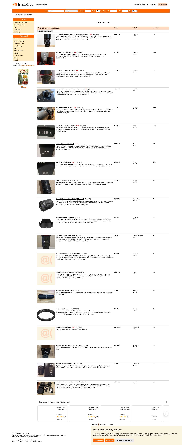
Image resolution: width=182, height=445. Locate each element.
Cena (116, 28)
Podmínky (43, 435)
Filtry (15, 48)
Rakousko (40, 441)
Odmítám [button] (109, 440)
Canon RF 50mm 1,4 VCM (63, 327)
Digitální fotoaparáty (19, 25)
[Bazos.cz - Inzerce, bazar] (23, 6)
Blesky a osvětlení (19, 41)
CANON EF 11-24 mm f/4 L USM (65, 70)
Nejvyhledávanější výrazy (28, 440)
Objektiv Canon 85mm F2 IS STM (65, 363)
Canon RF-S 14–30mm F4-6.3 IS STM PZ (68, 254)
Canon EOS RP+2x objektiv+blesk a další (68, 382)
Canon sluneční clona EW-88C (65, 217)
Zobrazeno (156, 28)
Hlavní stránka (18, 15)
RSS (57, 435)
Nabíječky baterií (18, 50)
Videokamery (17, 29)
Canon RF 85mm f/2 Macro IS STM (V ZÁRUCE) (70, 199)
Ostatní (16, 60)
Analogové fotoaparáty (20, 22)
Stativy (15, 58)
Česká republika (20, 441)
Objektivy (16, 53)
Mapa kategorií (16, 440)
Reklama (37, 435)
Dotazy (21, 435)
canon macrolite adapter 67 (64, 309)
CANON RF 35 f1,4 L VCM (63, 162)
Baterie (16, 39)
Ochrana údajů (51, 435)
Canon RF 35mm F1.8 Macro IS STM (66, 272)
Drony (15, 27)
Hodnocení (26, 435)
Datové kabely (18, 46)
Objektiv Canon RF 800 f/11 (64, 290)
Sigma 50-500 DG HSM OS (63, 180)
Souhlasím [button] (99, 440)
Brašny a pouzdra (19, 43)
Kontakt (32, 435)
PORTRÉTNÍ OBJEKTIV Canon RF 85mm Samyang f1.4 (72, 34)
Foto (24, 15)
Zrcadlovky (17, 32)
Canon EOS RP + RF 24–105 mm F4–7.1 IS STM (70, 89)
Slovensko (29, 441)
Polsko (34, 441)
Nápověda (15, 435)
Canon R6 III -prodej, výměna (64, 107)
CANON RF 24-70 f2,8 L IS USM (65, 144)
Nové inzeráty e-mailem (44, 31)
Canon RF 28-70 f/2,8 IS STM (64, 52)
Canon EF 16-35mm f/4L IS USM (65, 235)
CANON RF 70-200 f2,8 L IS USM (65, 125)
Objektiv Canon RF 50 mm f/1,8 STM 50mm (68, 345)
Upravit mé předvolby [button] (124, 440)
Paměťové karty (18, 55)
